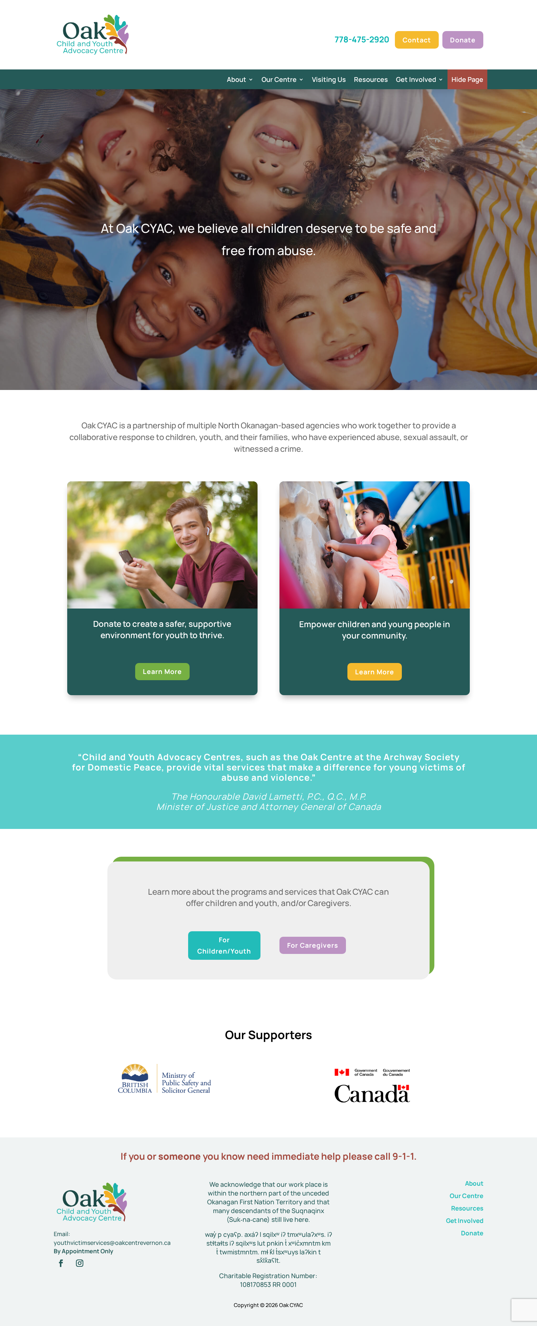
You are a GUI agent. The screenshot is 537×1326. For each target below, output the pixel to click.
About (236, 80)
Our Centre (279, 80)
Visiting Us (329, 80)
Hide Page (467, 79)
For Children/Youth (224, 945)
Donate (463, 39)
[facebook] (61, 1263)
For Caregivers (312, 945)
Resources (371, 80)
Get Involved (416, 80)
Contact (417, 39)
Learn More (162, 671)
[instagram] (79, 1263)
